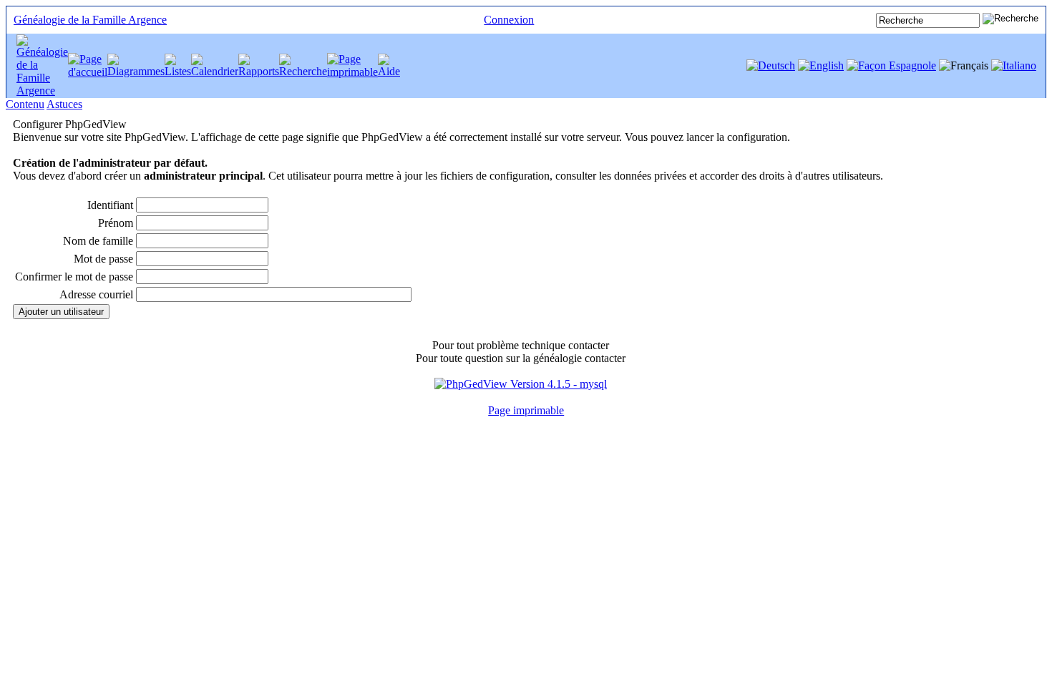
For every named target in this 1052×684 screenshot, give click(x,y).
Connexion (509, 20)
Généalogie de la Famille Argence (90, 20)
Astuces (64, 104)
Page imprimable (526, 410)
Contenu (25, 104)
